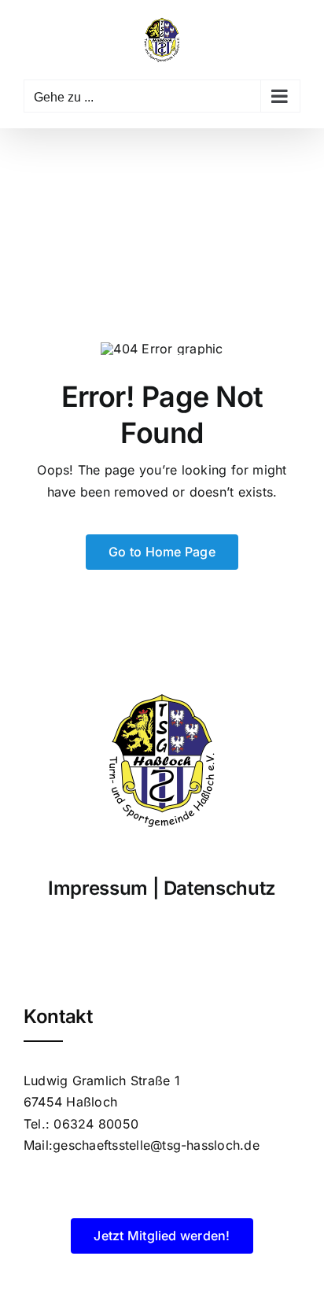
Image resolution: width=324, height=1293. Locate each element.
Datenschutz (220, 888)
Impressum (98, 888)
